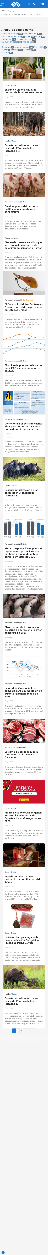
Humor (5, 50)
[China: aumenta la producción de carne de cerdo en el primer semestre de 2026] (24, 606)
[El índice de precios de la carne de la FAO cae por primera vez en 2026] (24, 344)
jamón (40, 36)
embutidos (8, 39)
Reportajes (7, 47)
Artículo (24, 419)
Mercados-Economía (12, 202)
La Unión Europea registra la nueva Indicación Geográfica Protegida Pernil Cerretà (22, 940)
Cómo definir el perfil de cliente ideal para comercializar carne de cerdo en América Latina (23, 426)
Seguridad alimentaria (13, 36)
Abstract (15, 238)
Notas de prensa (23, 47)
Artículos (7, 52)
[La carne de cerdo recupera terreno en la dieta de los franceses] (24, 731)
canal (29, 36)
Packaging (28, 42)
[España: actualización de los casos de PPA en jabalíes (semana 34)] (24, 124)
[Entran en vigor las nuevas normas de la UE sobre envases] (24, 69)
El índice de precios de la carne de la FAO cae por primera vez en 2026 (23, 368)
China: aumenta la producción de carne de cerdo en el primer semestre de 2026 (23, 630)
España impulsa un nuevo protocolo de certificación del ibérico (22, 879)
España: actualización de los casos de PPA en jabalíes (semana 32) (21, 1001)
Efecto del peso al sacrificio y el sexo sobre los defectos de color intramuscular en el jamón (23, 245)
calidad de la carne (11, 34)
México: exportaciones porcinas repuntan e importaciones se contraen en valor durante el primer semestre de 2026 (23, 552)
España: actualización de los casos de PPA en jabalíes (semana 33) (21, 493)
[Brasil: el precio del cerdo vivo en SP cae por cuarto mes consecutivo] (24, 185)
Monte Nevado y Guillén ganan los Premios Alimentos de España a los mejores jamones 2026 (23, 817)
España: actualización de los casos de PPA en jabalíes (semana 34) (21, 148)
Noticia (13, 85)
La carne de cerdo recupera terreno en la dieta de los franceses (21, 754)
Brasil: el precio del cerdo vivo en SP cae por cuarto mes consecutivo (22, 209)
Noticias (16, 50)
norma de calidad (25, 39)
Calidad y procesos (11, 42)
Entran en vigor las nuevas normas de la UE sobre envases (23, 91)
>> (34, 1031)
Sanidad (7, 141)
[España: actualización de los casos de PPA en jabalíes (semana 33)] (24, 469)
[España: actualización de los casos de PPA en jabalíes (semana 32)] (24, 977)
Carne (7, 85)
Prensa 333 (40, 47)
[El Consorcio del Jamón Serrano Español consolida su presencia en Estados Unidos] (24, 283)
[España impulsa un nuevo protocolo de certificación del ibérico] (24, 855)
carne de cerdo (32, 34)
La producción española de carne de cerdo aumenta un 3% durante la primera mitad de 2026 (23, 692)
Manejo (7, 238)
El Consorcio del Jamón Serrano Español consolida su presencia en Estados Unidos (23, 307)
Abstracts (29, 50)
